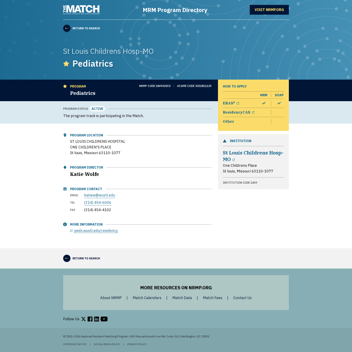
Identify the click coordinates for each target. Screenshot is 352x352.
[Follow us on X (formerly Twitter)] (83, 319)
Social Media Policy (107, 344)
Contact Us (242, 297)
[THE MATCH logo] (81, 9)
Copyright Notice (75, 344)
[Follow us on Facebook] (90, 319)
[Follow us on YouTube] (104, 319)
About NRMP (111, 297)
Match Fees (212, 297)
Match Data (182, 297)
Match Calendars (147, 297)
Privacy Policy (137, 344)
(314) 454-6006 (97, 202)
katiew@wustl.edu (99, 195)
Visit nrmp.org (272, 9)
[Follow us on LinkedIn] (96, 319)
